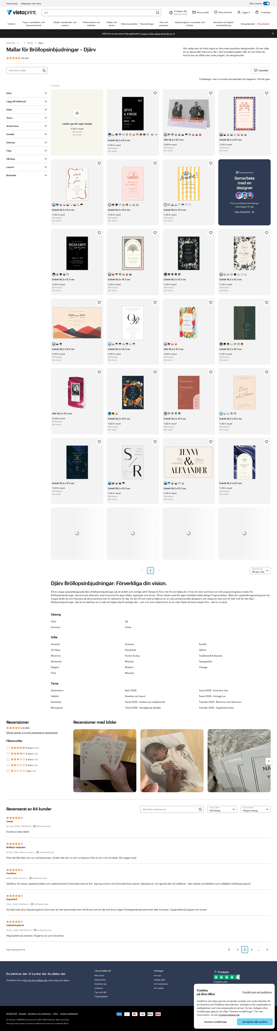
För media (159, 988)
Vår (126, 621)
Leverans (98, 988)
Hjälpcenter (100, 979)
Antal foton (12, 126)
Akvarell (55, 644)
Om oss (157, 975)
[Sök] (158, 13)
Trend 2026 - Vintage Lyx (212, 696)
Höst (53, 621)
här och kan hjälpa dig (35, 980)
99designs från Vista (31, 3)
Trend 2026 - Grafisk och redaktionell (145, 701)
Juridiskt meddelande (69, 1014)
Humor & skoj (132, 655)
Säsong (10, 142)
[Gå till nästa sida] (267, 949)
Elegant (55, 667)
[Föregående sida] (141, 570)
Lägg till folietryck (16, 101)
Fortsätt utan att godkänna (257, 992)
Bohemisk (56, 661)
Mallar (30, 43)
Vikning (10, 158)
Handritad (130, 649)
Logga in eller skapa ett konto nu (156, 33)
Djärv (40, 43)
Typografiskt (205, 661)
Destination (57, 690)
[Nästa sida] (159, 570)
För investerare (161, 984)
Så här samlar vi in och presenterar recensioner (32, 732)
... (21, 43)
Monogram (57, 707)
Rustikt (202, 644)
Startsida (10, 43)
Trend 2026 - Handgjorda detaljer (143, 707)
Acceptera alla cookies (255, 1021)
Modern (129, 667)
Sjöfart (202, 649)
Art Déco (55, 649)
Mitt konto (99, 975)
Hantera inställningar (215, 1021)
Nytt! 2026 (130, 690)
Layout (10, 167)
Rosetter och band (135, 696)
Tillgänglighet (101, 996)
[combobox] (99, 12)
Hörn (9, 93)
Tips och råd (100, 992)
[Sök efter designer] (44, 70)
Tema (9, 117)
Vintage (203, 667)
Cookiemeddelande (228, 1014)
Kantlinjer (56, 701)
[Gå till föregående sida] (229, 949)
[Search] (200, 809)
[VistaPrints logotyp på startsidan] (21, 12)
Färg (8, 150)
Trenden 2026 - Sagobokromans (216, 707)
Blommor (56, 655)
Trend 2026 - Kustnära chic (213, 690)
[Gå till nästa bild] (272, 33)
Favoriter (263, 70)
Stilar (9, 109)
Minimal (129, 661)
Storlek (10, 134)
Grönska (129, 644)
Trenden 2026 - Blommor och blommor (220, 701)
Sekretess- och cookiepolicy (39, 1014)
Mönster (129, 673)
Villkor (55, 1014)
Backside (11, 175)
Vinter (128, 627)
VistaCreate (12, 3)
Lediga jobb (159, 979)
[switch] (259, 3)
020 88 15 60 (11, 1014)
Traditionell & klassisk (210, 655)
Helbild (55, 696)
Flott (53, 673)
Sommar (55, 627)
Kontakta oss (100, 984)
